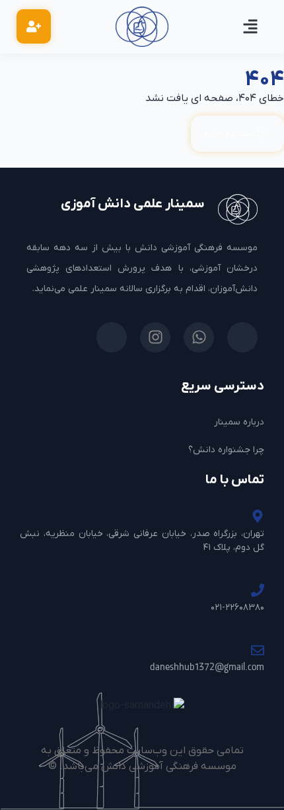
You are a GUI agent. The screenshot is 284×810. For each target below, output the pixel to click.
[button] (250, 26)
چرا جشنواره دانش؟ (226, 450)
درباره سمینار (239, 422)
